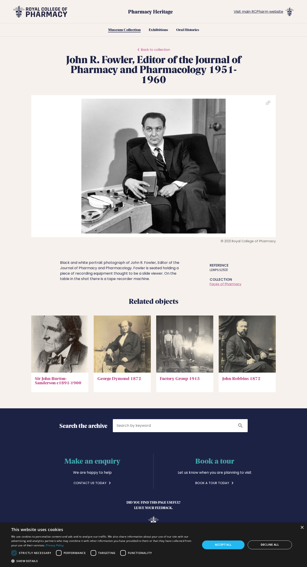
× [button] (302, 527)
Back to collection (155, 49)
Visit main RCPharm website (258, 11)
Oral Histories (187, 29)
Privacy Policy (55, 545)
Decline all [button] (270, 545)
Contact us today (90, 483)
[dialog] (153, 545)
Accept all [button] (223, 545)
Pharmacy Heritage (150, 11)
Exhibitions (158, 29)
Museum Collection (124, 29)
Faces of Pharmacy (225, 284)
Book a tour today (212, 483)
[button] (268, 102)
